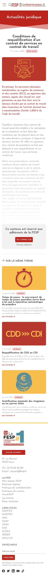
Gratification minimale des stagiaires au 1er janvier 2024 (23, 402)
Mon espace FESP (11, 481)
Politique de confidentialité (16, 488)
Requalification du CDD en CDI (20, 353)
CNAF (5, 521)
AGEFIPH (7, 514)
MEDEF (6, 535)
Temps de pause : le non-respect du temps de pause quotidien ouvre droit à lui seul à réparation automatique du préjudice (23, 301)
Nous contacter (10, 501)
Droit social (31, 51)
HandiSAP (7, 494)
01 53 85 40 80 (15, 468)
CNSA (5, 524)
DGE (4, 528)
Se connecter (24, 240)
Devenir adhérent (24, 245)
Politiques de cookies (13, 491)
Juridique (20, 293)
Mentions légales (11, 484)
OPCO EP (7, 538)
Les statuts (7, 498)
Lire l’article (7, 317)
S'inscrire (8, 558)
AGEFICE (7, 511)
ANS (4, 518)
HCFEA (6, 531)
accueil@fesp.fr (18, 471)
